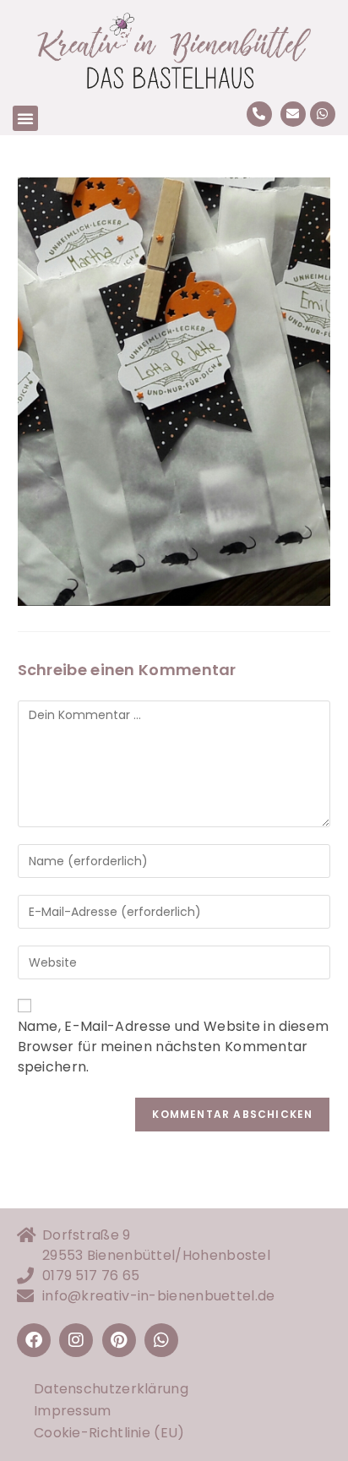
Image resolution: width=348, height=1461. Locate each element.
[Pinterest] (119, 1340)
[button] (25, 118)
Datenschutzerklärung (111, 1388)
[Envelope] (293, 114)
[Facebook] (34, 1340)
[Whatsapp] (322, 114)
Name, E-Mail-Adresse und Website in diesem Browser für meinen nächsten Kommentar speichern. (173, 1047)
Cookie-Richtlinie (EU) (109, 1432)
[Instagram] (76, 1340)
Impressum (72, 1410)
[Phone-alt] (259, 114)
